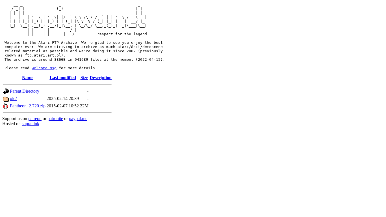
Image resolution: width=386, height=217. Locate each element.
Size (84, 77)
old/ (13, 98)
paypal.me (78, 118)
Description (101, 77)
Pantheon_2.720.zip (27, 105)
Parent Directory (24, 91)
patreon (35, 118)
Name (27, 77)
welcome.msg (44, 68)
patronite (55, 118)
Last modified (63, 77)
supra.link (30, 123)
